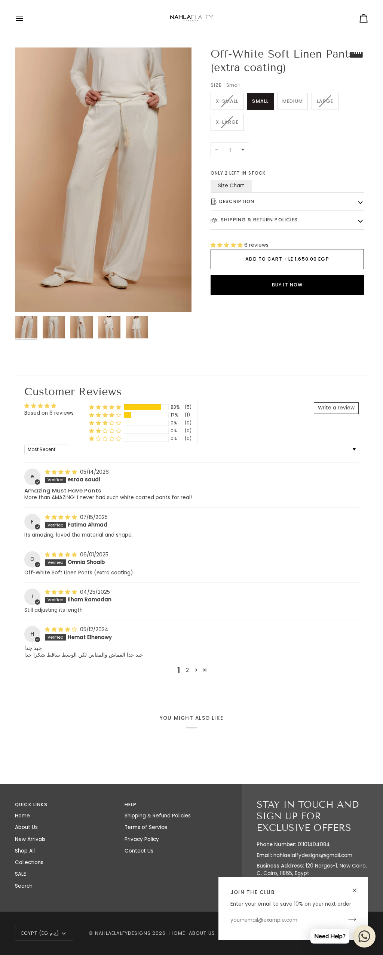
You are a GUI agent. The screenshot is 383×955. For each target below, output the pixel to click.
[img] (62, 472)
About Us (26, 827)
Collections (29, 862)
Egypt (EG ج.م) (40, 933)
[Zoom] (103, 179)
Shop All (25, 850)
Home (22, 815)
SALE (20, 874)
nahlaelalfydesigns (123, 933)
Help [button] (131, 804)
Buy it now (287, 285)
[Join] (350, 919)
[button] (227, 245)
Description (236, 201)
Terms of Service (146, 827)
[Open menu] (26, 18)
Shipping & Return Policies (258, 220)
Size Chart (231, 185)
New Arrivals (30, 839)
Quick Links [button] (31, 804)
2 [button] (187, 670)
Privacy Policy (142, 839)
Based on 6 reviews (49, 413)
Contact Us (139, 850)
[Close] (357, 890)
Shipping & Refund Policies (158, 815)
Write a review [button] (336, 407)
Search (24, 886)
